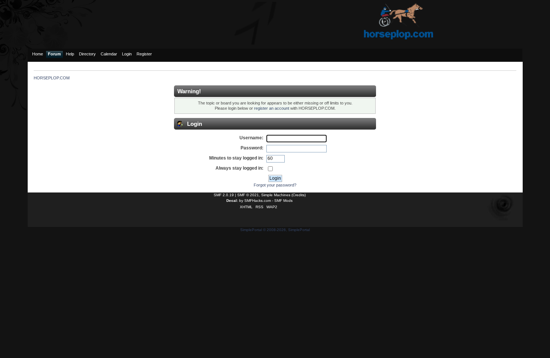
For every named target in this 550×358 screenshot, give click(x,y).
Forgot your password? (275, 185)
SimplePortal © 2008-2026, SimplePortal (275, 230)
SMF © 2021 (248, 195)
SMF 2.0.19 (224, 195)
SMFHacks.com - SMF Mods (268, 200)
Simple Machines (275, 195)
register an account (271, 108)
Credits (299, 195)
